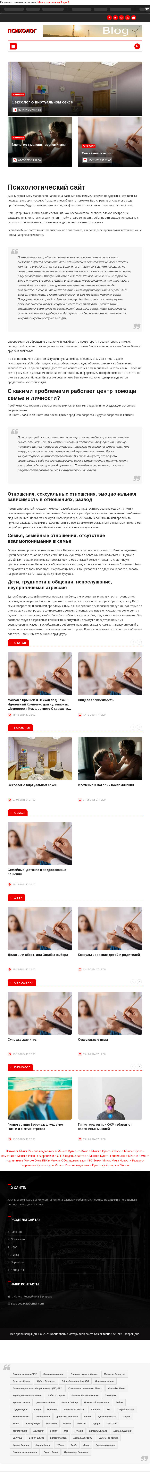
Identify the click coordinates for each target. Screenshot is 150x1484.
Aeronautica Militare (74, 1409)
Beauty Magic (33, 1423)
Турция (96, 1423)
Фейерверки (43, 1416)
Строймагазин (126, 1409)
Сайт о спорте (56, 1395)
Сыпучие (17, 1438)
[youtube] (127, 17)
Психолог (18, 94)
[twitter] (115, 17)
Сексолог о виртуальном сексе (42, 102)
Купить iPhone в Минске (118, 1151)
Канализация (20, 1431)
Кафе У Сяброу (70, 1402)
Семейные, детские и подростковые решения (37, 872)
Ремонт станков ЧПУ (25, 1374)
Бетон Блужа (36, 1438)
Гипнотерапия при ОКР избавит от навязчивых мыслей (105, 1126)
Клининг (95, 1409)
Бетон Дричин (21, 1445)
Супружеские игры (22, 1039)
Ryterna (79, 1431)
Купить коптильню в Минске (119, 1156)
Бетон (67, 1423)
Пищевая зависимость (96, 700)
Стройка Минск (117, 1388)
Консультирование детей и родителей (109, 954)
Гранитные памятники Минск (85, 1388)
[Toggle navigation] (13, 46)
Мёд (66, 1431)
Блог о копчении (104, 1381)
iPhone (87, 1416)
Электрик (110, 1395)
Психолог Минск (17, 1151)
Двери (37, 1409)
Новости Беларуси (132, 1160)
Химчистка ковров (53, 1374)
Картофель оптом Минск (27, 1395)
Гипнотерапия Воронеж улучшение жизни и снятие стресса (35, 1126)
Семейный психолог (98, 153)
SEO (109, 1409)
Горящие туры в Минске (84, 1374)
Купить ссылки (21, 1402)
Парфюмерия (20, 1409)
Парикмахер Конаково (76, 1452)
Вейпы (119, 1402)
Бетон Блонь (43, 1445)
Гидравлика (28, 1165)
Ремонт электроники (25, 1452)
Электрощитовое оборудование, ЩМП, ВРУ (37, 1388)
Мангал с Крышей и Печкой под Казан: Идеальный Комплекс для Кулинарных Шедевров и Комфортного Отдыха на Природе (38, 704)
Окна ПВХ (112, 1423)
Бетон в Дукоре (98, 1431)
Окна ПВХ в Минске (48, 1160)
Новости (52, 1409)
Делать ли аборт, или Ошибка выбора (38, 954)
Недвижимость (21, 1416)
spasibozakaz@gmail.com (27, 1303)
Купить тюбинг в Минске (84, 1151)
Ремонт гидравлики (78, 1165)
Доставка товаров (67, 1416)
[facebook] (109, 17)
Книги (16, 1423)
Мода (115, 1160)
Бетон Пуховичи (82, 1438)
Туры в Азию (51, 1452)
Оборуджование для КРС (75, 1381)
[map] (133, 17)
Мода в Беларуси (46, 1381)
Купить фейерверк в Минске (111, 1165)
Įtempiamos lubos (46, 1402)
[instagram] (121, 17)
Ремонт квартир (105, 1445)
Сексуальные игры (93, 1039)
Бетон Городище (108, 1438)
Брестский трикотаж (96, 1402)
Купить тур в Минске (50, 1165)
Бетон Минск (102, 1160)
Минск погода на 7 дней (53, 2)
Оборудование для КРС (77, 1160)
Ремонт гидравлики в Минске (47, 1151)
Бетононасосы (58, 1438)
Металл (81, 1423)
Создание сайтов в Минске (81, 1156)
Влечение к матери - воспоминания (39, 144)
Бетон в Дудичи (122, 1431)
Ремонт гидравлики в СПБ (45, 1156)
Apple (74, 1445)
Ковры (126, 1416)
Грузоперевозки (107, 1416)
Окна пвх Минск (21, 1381)
